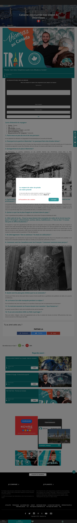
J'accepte (53, 199)
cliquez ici (46, 194)
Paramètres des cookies (27, 199)
